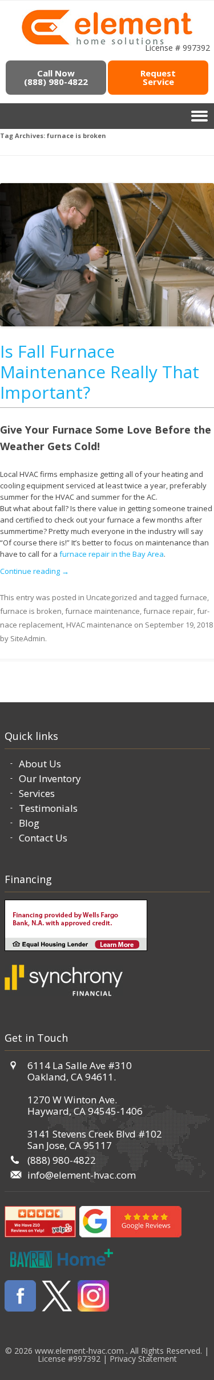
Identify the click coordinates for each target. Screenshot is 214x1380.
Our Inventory (50, 778)
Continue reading (34, 571)
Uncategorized (111, 597)
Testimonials (48, 808)
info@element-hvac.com (81, 1174)
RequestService (158, 77)
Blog (29, 822)
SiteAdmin (27, 638)
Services (37, 793)
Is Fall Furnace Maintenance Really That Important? (99, 371)
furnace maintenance (102, 611)
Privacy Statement (143, 1358)
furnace (193, 597)
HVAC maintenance (99, 625)
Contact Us (43, 837)
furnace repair (168, 611)
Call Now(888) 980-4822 (56, 77)
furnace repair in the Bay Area (111, 554)
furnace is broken (31, 611)
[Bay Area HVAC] (107, 43)
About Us (40, 763)
